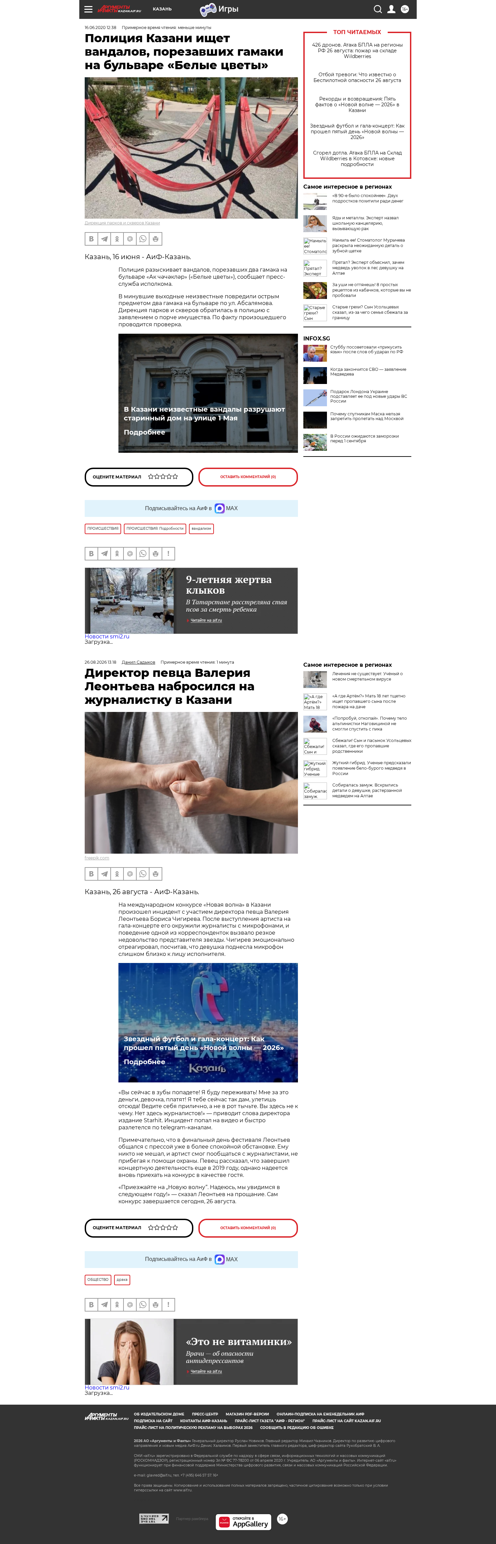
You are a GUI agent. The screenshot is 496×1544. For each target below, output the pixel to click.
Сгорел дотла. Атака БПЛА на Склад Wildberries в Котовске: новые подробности (357, 158)
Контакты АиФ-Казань (203, 1421)
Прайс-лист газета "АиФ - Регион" (270, 1421)
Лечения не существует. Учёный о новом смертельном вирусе (367, 676)
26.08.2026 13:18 (100, 662)
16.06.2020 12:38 (100, 27)
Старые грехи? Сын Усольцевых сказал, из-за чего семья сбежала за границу (370, 312)
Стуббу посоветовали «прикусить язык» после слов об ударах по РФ (366, 349)
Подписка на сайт (153, 1421)
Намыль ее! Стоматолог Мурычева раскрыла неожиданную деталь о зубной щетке (368, 245)
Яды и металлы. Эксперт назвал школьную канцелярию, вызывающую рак (365, 223)
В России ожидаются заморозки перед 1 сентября (364, 438)
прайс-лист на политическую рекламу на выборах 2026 (193, 1428)
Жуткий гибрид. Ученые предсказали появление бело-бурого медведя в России (371, 768)
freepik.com (97, 857)
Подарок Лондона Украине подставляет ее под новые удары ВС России (368, 396)
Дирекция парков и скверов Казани (122, 222)
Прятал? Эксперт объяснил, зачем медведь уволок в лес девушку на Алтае (368, 268)
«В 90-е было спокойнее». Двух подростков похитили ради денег (368, 198)
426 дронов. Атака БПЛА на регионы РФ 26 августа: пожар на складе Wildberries (357, 50)
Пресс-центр (205, 1414)
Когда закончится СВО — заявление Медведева (368, 372)
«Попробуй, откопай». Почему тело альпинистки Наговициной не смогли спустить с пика (369, 724)
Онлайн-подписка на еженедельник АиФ (320, 1414)
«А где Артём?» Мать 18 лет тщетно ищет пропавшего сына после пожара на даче (369, 701)
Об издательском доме (159, 1414)
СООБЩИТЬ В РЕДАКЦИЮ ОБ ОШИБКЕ (297, 1428)
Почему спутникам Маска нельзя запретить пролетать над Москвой (367, 416)
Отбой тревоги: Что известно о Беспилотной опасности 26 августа (357, 77)
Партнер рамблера (192, 1519)
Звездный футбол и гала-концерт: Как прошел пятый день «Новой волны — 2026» (357, 131)
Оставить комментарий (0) (248, 477)
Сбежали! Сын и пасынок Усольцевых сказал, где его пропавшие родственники (371, 746)
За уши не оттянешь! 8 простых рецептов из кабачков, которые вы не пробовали (371, 290)
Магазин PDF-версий (247, 1414)
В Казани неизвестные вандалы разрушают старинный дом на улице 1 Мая (204, 413)
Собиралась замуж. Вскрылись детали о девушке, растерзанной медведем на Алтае (367, 790)
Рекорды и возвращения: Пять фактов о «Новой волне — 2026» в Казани (357, 104)
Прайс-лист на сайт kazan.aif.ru (346, 1421)
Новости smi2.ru (107, 636)
